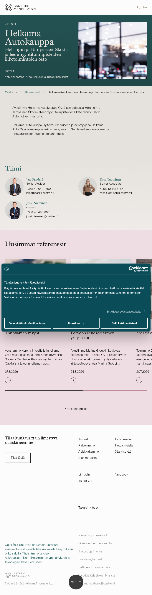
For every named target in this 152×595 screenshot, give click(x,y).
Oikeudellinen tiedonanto (95, 543)
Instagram (85, 480)
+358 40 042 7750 (38, 189)
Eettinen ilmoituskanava (94, 567)
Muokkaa (74, 323)
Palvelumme (86, 445)
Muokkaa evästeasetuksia (124, 311)
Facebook (121, 474)
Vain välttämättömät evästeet (27, 323)
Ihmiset (83, 439)
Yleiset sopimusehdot (92, 535)
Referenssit (32, 92)
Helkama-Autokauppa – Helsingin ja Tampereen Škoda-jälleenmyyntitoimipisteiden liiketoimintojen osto (97, 92)
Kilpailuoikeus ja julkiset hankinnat (47, 77)
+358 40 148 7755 (111, 189)
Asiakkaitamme (88, 451)
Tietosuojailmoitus (90, 551)
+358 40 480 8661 (38, 212)
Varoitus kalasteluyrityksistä (96, 575)
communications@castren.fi (96, 583)
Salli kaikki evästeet (124, 323)
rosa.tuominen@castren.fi (116, 193)
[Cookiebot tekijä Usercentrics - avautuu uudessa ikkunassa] (131, 269)
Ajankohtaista (87, 458)
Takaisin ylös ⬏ (88, 507)
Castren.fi (11, 92)
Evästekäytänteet (90, 559)
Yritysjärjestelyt (14, 77)
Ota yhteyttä (123, 451)
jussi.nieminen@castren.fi (42, 216)
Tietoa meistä (124, 445)
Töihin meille (123, 439)
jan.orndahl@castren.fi (40, 193)
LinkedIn (84, 474)
